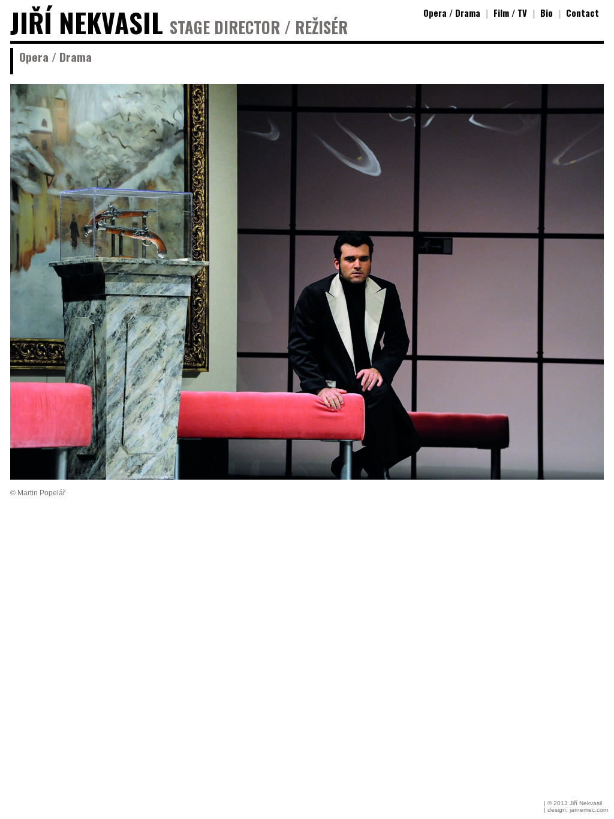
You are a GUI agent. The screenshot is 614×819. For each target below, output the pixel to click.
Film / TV (510, 12)
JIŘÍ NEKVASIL (86, 22)
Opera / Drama (451, 12)
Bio (546, 12)
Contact (582, 12)
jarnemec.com (589, 809)
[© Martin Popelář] (307, 476)
